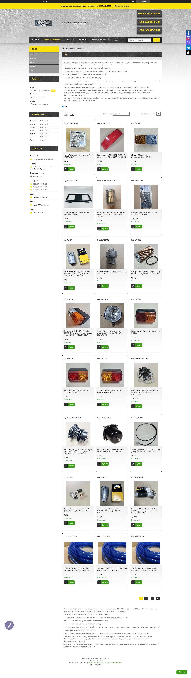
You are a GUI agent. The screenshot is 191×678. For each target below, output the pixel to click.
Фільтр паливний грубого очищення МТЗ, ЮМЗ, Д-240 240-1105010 (110, 451)
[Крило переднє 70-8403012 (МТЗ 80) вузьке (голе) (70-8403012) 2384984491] (112, 140)
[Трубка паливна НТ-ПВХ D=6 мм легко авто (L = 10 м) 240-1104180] (112, 553)
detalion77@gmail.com (40, 205)
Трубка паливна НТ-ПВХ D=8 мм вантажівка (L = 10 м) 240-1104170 (144, 569)
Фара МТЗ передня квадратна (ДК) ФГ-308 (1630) (77, 156)
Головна (35, 40)
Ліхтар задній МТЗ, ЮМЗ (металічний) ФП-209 (145, 332)
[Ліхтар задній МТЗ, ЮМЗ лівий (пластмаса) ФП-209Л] (112, 375)
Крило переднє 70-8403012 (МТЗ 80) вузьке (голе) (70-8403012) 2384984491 (112, 156)
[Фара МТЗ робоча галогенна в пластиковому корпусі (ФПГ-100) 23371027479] (112, 315)
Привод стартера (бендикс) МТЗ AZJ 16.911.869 (111, 273)
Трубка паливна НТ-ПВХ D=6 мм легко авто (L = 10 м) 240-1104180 (112, 569)
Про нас (70, 40)
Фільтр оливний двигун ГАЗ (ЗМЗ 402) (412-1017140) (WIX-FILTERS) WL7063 (145, 273)
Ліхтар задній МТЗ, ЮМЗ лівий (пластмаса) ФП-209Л (109, 391)
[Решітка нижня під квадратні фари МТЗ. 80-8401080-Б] (78, 197)
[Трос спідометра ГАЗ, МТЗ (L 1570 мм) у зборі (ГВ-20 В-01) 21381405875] (146, 434)
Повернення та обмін (101, 40)
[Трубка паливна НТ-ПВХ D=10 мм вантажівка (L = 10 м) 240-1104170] (78, 553)
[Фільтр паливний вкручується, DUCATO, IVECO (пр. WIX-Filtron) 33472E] (112, 493)
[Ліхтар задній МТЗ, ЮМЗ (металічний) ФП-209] (146, 315)
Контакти (83, 40)
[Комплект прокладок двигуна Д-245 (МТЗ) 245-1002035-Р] (146, 197)
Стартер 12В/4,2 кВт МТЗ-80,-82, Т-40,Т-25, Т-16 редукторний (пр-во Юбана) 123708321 (144, 511)
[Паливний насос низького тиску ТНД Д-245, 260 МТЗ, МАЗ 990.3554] (78, 493)
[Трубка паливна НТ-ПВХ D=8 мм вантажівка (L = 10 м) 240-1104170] (146, 553)
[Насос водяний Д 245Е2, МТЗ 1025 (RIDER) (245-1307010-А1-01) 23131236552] (146, 375)
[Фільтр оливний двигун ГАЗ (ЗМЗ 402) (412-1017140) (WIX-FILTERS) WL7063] (146, 256)
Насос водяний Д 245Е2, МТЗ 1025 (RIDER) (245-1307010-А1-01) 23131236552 (144, 392)
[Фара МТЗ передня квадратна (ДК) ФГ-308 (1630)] (78, 140)
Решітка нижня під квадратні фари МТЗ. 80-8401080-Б (76, 213)
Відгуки (32, 62)
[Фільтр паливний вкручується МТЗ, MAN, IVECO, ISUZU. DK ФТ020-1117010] (112, 197)
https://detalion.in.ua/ (40, 197)
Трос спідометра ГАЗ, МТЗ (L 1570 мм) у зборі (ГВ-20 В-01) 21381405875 (145, 451)
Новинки (33, 66)
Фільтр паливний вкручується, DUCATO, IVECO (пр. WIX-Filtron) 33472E (110, 511)
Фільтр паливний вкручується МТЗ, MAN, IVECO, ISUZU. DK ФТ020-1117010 (110, 214)
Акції (32, 71)
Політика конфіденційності (113, 662)
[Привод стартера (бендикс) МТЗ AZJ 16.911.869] (112, 256)
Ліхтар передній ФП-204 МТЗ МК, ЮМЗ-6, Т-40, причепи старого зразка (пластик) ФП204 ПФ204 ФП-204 (78, 333)
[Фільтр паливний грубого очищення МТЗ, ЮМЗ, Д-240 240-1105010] (112, 434)
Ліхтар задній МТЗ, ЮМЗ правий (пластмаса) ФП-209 (76, 391)
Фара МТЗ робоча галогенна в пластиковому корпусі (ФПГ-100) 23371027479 (109, 333)
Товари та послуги (52, 40)
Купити (71, 169)
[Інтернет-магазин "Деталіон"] (43, 22)
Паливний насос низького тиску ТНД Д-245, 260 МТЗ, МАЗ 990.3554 (77, 510)
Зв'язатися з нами (122, 6)
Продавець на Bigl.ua (95, 660)
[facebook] (63, 107)
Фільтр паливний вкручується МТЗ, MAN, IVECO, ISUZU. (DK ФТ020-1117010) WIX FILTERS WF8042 (77, 274)
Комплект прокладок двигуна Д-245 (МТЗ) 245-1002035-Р (144, 213)
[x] (66, 107)
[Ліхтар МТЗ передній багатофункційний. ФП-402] (146, 140)
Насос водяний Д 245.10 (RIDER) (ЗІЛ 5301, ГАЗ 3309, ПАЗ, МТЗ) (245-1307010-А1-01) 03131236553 (78, 452)
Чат (183, 672)
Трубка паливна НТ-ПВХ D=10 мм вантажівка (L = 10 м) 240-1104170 (76, 569)
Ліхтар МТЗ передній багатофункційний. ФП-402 (141, 156)
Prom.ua (106, 658)
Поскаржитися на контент (96, 662)
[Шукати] (156, 40)
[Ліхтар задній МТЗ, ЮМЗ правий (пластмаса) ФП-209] (78, 375)
